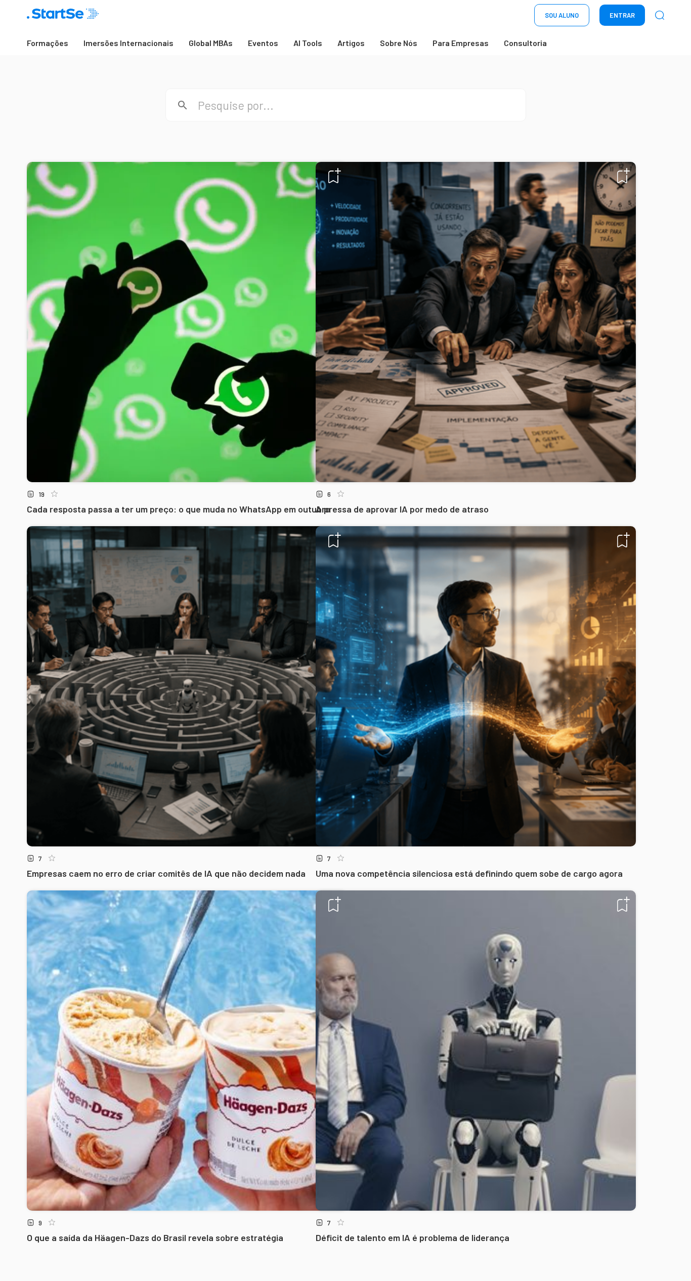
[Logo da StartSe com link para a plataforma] (63, 15)
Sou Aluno (562, 15)
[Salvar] (334, 175)
